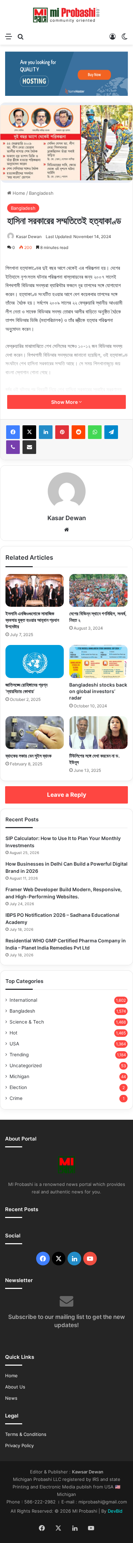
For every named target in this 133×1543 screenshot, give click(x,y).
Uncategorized (26, 1065)
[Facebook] (13, 432)
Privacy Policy (19, 1445)
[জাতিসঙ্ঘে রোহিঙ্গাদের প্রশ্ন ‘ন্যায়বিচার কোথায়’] (34, 661)
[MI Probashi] (66, 15)
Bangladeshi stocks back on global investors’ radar (98, 691)
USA (14, 1043)
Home (18, 193)
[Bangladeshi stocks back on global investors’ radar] (98, 661)
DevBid (115, 1511)
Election (18, 1087)
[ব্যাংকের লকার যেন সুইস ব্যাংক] (34, 732)
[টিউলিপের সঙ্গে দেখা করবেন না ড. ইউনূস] (98, 732)
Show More (65, 402)
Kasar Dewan (29, 236)
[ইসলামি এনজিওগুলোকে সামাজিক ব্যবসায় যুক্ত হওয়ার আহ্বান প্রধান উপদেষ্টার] (34, 590)
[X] (29, 432)
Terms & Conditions (25, 1434)
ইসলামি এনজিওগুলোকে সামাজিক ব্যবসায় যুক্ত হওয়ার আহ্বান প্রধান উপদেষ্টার (32, 620)
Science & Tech (27, 1022)
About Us (15, 1387)
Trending (19, 1054)
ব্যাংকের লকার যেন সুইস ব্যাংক (28, 756)
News (11, 1398)
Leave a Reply (66, 794)
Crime (16, 1098)
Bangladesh (41, 193)
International (23, 1000)
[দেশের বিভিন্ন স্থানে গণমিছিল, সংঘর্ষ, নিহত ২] (98, 590)
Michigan (19, 1076)
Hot (13, 1032)
